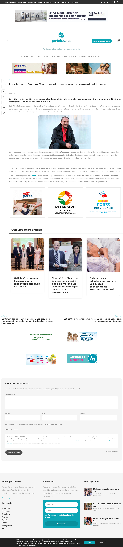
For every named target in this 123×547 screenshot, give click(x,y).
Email (44, 413)
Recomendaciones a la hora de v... (107, 505)
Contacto (75, 2)
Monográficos (80, 56)
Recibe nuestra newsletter (101, 41)
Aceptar (89, 542)
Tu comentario (10, 394)
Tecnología (55, 56)
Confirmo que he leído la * (59, 516)
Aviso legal (32, 2)
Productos (35, 56)
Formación (92, 56)
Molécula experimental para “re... (106, 490)
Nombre (8, 413)
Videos (4, 523)
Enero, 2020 (12, 93)
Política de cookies (45, 2)
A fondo (45, 56)
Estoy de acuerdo (13, 430)
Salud (100, 56)
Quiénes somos (10, 2)
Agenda (64, 56)
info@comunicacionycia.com (77, 441)
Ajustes (101, 542)
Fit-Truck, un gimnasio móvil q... (106, 519)
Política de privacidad (61, 2)
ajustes (33, 545)
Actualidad (25, 56)
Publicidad (22, 2)
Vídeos (71, 56)
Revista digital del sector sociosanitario (61, 49)
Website (83, 413)
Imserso (34, 176)
